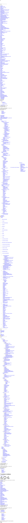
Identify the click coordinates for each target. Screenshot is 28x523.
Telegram (3, 111)
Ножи (5, 374)
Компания (1, 485)
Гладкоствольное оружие (9, 344)
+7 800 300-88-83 (2, 97)
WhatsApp (3, 515)
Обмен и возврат (2, 497)
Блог (0, 484)
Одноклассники (3, 112)
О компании (1, 486)
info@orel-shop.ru (3, 511)
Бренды (1, 482)
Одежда (5, 379)
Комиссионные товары (7, 359)
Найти (1, 522)
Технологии (1, 496)
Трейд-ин (1, 502)
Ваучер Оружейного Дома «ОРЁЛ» (4, 490)
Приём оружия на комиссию (3, 501)
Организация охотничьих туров (4, 504)
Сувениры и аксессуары (7, 432)
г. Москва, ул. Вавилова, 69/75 (3, 117)
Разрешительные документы (3, 498)
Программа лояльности (3, 488)
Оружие (5, 342)
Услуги (1, 500)
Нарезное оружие (8, 349)
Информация (1, 493)
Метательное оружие (6, 440)
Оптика (5, 367)
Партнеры (1, 487)
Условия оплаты (2, 494)
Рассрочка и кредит (2, 503)
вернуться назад (3, 481)
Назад (4, 339)
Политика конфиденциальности (4, 499)
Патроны (5, 362)
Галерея (1, 492)
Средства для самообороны (7, 445)
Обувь (5, 393)
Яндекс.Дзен (3, 113)
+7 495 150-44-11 (2, 116)
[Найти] (1, 5)
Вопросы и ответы (2, 495)
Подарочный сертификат (3, 489)
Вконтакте (3, 513)
